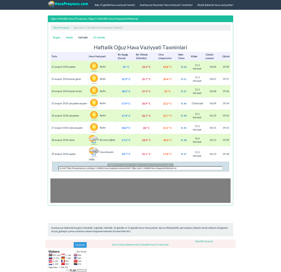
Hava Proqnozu (61, 27)
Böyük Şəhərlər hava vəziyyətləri (215, 4)
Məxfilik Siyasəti (204, 241)
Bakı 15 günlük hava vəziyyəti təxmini (115, 4)
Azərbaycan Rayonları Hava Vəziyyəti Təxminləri (166, 4)
